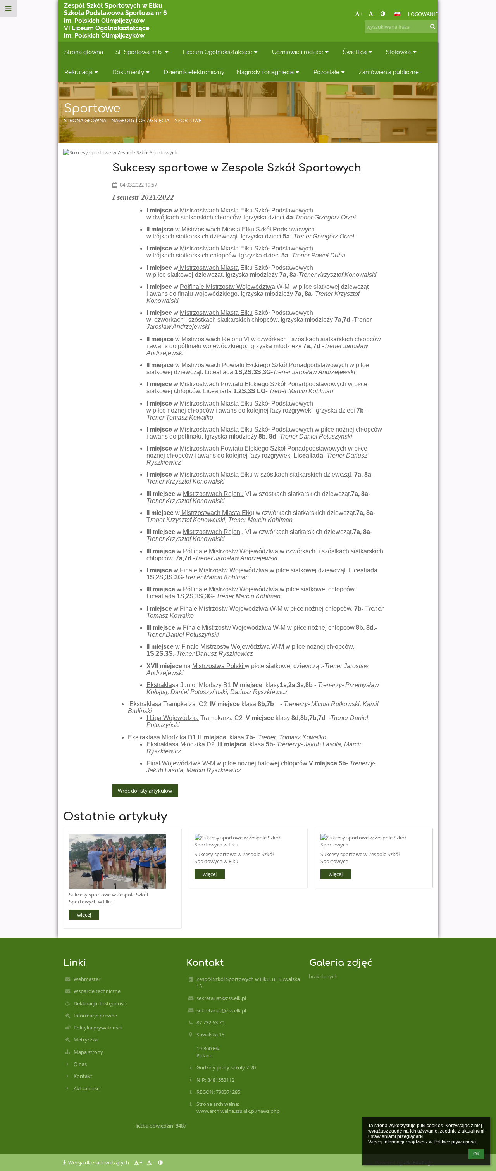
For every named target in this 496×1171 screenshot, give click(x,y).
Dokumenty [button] (128, 72)
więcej (84, 914)
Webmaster (87, 979)
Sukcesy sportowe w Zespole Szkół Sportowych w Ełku (108, 898)
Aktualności (87, 1088)
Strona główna (85, 120)
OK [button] (476, 1154)
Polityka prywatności (98, 1027)
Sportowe (188, 120)
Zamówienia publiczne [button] (389, 72)
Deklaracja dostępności (100, 1003)
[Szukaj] (432, 26)
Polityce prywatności (455, 1142)
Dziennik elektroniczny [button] (194, 72)
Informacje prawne (95, 1015)
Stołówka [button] (398, 51)
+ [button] (361, 13)
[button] (382, 13)
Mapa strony (88, 1051)
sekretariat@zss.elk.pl (221, 998)
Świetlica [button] (355, 51)
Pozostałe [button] (326, 72)
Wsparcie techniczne (97, 991)
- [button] (374, 13)
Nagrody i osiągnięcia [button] (265, 72)
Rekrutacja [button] (78, 72)
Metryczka (86, 1039)
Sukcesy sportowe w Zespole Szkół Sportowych (360, 857)
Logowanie (423, 13)
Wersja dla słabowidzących (98, 1162)
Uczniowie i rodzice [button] (297, 51)
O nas (80, 1063)
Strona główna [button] (83, 51)
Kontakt (83, 1076)
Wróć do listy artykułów (145, 790)
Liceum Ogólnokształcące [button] (217, 51)
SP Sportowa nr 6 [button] (139, 51)
